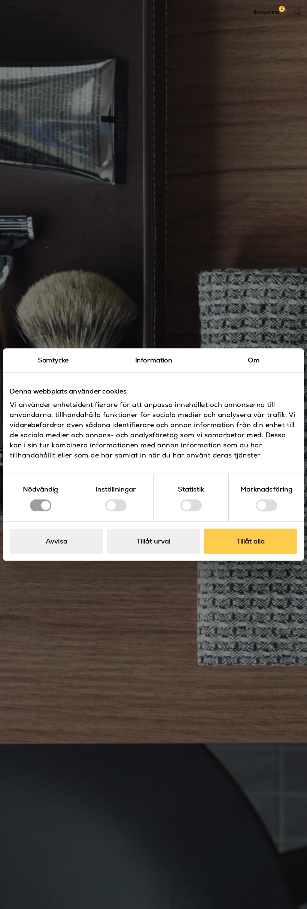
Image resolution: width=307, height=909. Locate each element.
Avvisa (56, 541)
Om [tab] (253, 360)
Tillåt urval (153, 541)
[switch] (116, 505)
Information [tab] (153, 360)
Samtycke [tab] (53, 360)
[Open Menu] (11, 12)
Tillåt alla (250, 541)
